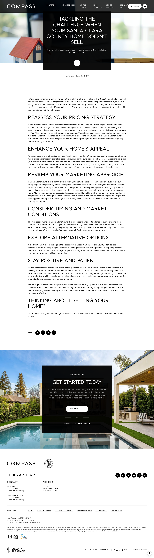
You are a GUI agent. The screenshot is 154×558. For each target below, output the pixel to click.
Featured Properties (64, 511)
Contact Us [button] (116, 511)
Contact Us (124, 6)
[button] (77, 409)
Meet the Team (44, 511)
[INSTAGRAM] (123, 475)
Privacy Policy (140, 550)
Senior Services (110, 6)
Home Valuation (97, 6)
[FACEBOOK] (117, 475)
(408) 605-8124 (135, 6)
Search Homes (83, 6)
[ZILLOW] (145, 475)
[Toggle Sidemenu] (145, 6)
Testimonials (101, 511)
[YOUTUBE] (134, 475)
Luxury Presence (101, 550)
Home (30, 511)
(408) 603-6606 (13, 498)
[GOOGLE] (139, 475)
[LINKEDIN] (128, 475)
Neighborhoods (69, 5)
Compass (53, 527)
